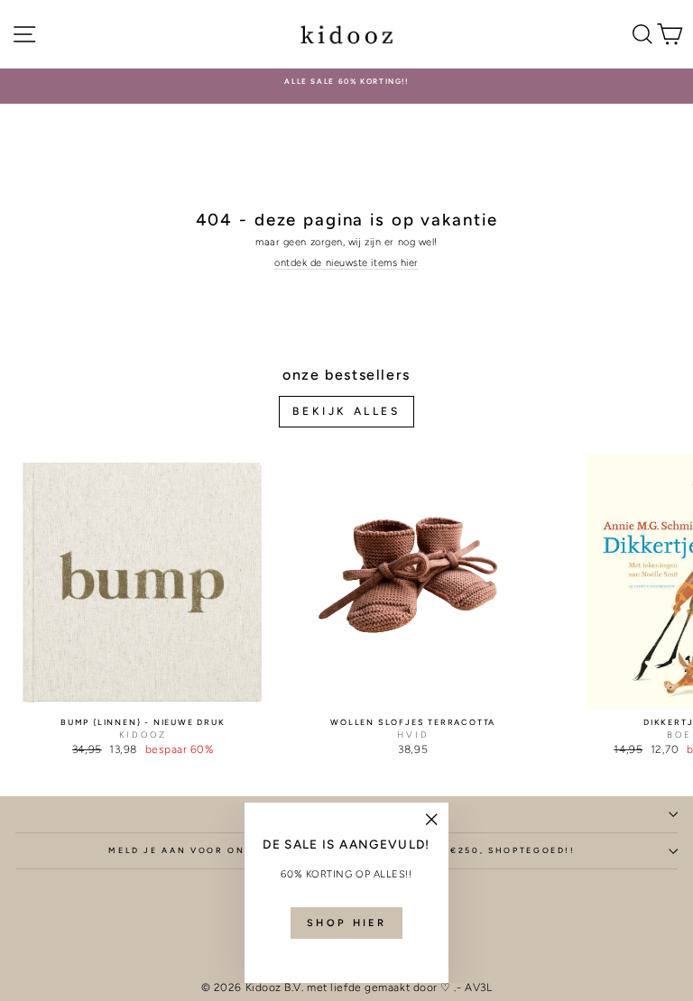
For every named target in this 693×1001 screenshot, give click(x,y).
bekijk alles (346, 411)
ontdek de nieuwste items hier (346, 263)
